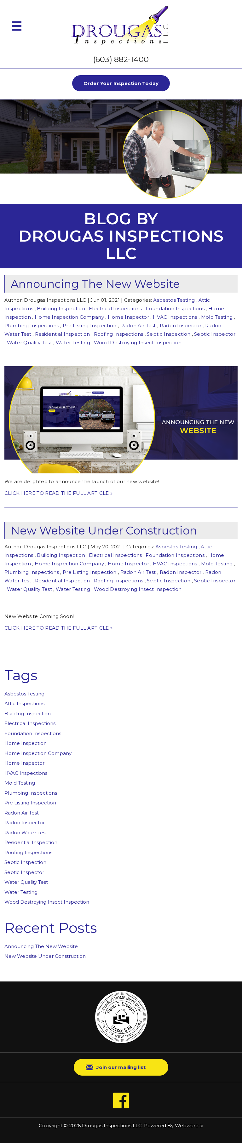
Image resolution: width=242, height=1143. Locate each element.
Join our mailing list (121, 1067)
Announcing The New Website (95, 284)
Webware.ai (189, 1126)
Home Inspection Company (69, 317)
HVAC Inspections (175, 317)
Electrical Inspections (115, 308)
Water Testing (73, 343)
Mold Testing (217, 317)
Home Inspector (128, 317)
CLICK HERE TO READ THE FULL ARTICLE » (58, 493)
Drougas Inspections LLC (112, 1126)
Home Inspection (25, 743)
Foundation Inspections (175, 308)
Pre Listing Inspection (90, 326)
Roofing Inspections (118, 334)
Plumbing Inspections (31, 326)
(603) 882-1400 (121, 59)
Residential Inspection (62, 334)
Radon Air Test (138, 326)
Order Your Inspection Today (121, 83)
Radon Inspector (181, 326)
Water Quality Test (29, 343)
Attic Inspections (24, 703)
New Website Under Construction (104, 530)
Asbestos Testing (174, 300)
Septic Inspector (214, 334)
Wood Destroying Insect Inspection (138, 343)
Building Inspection (61, 308)
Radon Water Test (25, 833)
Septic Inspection (168, 334)
